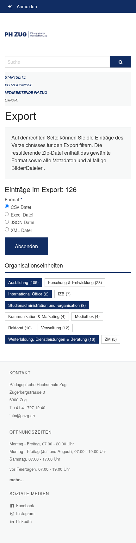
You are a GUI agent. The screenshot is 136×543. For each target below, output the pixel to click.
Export (12, 100)
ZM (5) (111, 339)
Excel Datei (22, 214)
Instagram (25, 513)
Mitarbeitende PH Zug (26, 92)
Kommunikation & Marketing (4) (36, 316)
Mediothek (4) (87, 316)
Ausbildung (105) (23, 282)
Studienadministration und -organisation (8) (47, 305)
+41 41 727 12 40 (29, 407)
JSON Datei (22, 222)
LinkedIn (24, 521)
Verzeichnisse (18, 84)
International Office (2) (28, 294)
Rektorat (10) (20, 328)
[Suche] (120, 62)
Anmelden (27, 6)
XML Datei (21, 230)
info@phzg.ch (22, 415)
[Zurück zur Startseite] (68, 34)
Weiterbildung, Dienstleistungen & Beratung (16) (51, 339)
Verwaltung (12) (55, 328)
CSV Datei (21, 207)
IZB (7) (64, 294)
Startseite (15, 77)
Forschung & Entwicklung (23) (75, 282)
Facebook (25, 505)
